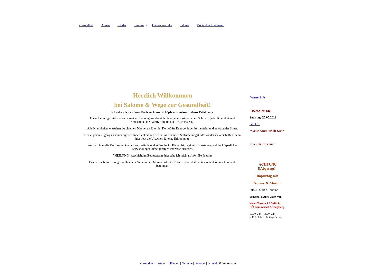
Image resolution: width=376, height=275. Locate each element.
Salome (184, 25)
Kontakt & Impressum (210, 25)
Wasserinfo (257, 97)
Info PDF (254, 124)
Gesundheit (86, 25)
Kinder (122, 25)
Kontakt (213, 263)
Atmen (105, 25)
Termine (139, 25)
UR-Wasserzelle (162, 25)
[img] (188, 11)
